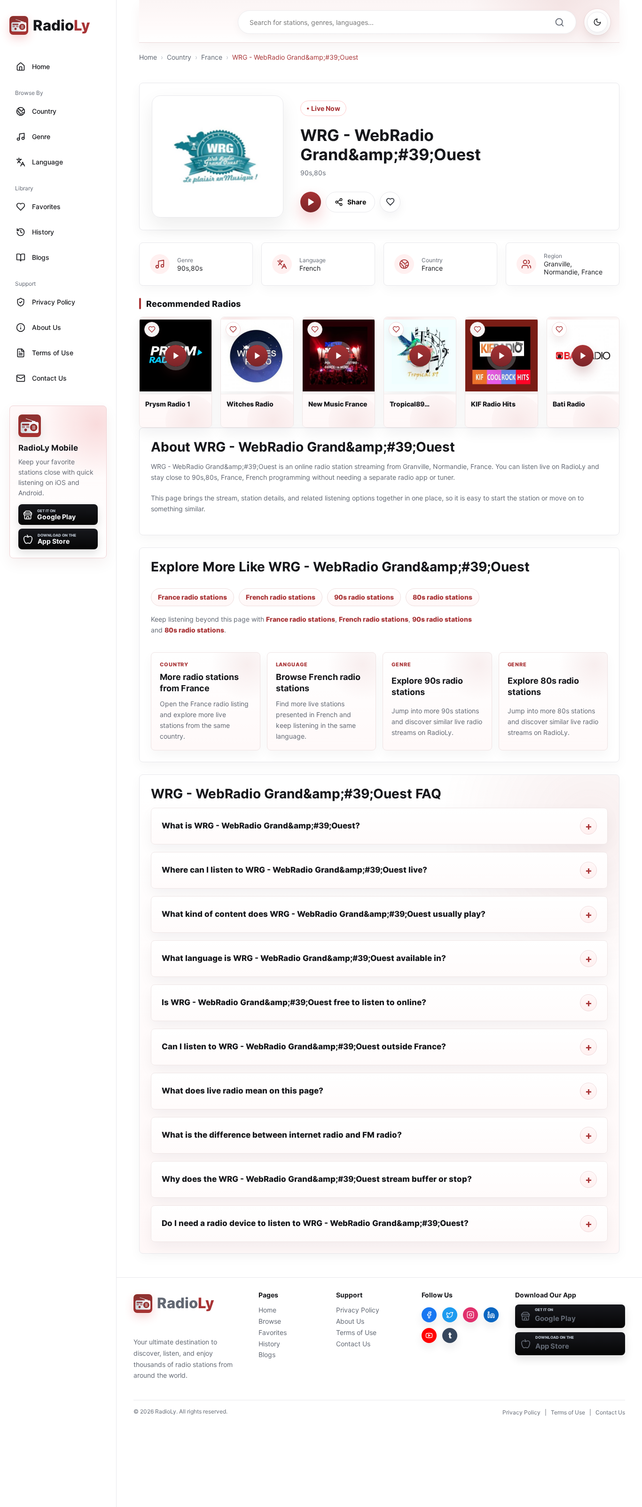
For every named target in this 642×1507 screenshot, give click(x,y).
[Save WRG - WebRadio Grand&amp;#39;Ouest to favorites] (390, 202)
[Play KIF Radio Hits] (501, 356)
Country (179, 57)
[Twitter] (449, 1314)
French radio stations (280, 597)
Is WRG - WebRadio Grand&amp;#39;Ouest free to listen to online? (294, 1002)
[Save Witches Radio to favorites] (233, 329)
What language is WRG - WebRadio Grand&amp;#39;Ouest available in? (304, 958)
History (269, 1344)
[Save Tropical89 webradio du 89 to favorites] (396, 329)
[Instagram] (470, 1314)
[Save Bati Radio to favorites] (559, 329)
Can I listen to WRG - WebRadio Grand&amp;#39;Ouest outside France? (304, 1046)
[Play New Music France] (338, 356)
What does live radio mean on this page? (242, 1090)
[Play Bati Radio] (583, 356)
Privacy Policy (357, 1310)
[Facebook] (429, 1314)
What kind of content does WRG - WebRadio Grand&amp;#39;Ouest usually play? (323, 914)
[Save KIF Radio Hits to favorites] (477, 329)
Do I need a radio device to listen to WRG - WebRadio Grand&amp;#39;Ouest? (315, 1223)
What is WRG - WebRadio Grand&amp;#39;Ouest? (261, 825)
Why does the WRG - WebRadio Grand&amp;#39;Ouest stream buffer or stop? (317, 1179)
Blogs (266, 1355)
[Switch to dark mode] (597, 22)
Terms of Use (356, 1332)
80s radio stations (442, 597)
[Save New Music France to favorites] (314, 329)
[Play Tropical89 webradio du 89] (420, 356)
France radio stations (192, 597)
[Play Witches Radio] (257, 356)
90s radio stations (364, 597)
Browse (269, 1321)
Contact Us (353, 1344)
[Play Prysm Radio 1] (176, 356)
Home (148, 57)
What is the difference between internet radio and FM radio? (282, 1135)
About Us (350, 1321)
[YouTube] (429, 1335)
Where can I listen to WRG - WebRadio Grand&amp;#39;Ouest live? (294, 870)
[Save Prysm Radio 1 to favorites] (151, 329)
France (211, 57)
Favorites (272, 1332)
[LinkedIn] (491, 1314)
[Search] (559, 22)
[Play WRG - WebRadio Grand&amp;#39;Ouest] (310, 202)
